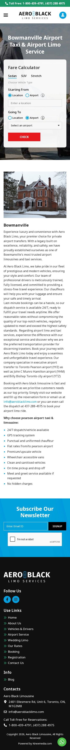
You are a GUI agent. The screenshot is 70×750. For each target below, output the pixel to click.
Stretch (36, 76)
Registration (16, 657)
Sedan (12, 76)
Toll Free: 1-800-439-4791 (26, 3)
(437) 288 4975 (55, 3)
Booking (13, 651)
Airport (34, 95)
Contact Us (16, 663)
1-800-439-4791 (20, 725)
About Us (14, 623)
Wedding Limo (18, 640)
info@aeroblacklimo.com (20, 402)
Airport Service (18, 634)
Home (12, 617)
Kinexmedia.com (42, 743)
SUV (24, 76)
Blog (11, 679)
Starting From (18, 89)
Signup (57, 526)
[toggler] (6, 15)
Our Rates (15, 646)
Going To (14, 112)
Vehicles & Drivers (20, 629)
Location (17, 95)
